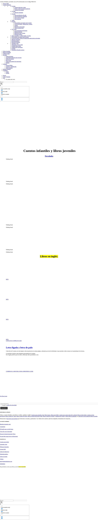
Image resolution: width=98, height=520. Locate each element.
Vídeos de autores (10, 59)
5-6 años (13, 14)
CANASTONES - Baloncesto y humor (23, 24)
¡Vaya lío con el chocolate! (6, 431)
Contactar (52, 498)
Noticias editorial (7, 69)
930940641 (2, 464)
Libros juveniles (6, 51)
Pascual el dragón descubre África (7, 434)
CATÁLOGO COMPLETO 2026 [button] (14, 340)
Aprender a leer (15, 43)
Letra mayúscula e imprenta (20, 16)
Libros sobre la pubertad (70, 416)
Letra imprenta (17, 19)
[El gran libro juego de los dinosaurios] (49, 238)
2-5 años (13, 11)
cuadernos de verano (60, 416)
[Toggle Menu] (0, 1)
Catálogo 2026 (6, 53)
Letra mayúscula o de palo (20, 15)
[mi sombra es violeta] (49, 104)
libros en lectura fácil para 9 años (35, 416)
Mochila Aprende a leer (5, 424)
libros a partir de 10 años (48, 416)
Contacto (5, 64)
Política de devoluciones (77, 498)
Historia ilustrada (18, 32)
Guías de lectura (9, 56)
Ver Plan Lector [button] (3, 396)
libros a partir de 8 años (22, 416)
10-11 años (13, 29)
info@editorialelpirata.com (6, 461)
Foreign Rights (9, 65)
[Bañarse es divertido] (49, 195)
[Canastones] (49, 124)
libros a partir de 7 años (10, 416)
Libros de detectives (4, 451)
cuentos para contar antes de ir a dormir (68, 415)
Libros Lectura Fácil (19, 28)
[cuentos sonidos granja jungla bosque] (49, 130)
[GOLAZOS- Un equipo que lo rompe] (49, 117)
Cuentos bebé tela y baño (20, 7)
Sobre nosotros (9, 68)
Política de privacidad (66, 498)
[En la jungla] (49, 213)
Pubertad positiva (18, 34)
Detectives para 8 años (19, 26)
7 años (12, 20)
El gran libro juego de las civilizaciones (9, 436)
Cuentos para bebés (4, 442)
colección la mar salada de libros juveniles (87, 416)
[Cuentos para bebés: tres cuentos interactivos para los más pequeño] (49, 137)
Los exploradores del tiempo (20, 30)
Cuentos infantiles (7, 5)
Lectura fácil (3, 449)
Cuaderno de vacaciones (17, 47)
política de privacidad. (12, 405)
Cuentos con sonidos (19, 10)
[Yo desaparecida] (49, 111)
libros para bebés (55, 415)
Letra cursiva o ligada (19, 17)
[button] (4, 75)
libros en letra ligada (82, 415)
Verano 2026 (6, 3)
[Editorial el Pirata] (49, 6)
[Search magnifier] (1, 84)
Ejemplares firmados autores (17, 50)
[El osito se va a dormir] (49, 170)
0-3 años (13, 6)
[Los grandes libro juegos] (49, 143)
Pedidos (7, 62)
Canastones (2, 426)
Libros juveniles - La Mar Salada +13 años (21, 35)
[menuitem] (50, 75)
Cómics (16, 25)
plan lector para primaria (12, 418)
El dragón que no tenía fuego (6, 429)
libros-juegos (47, 415)
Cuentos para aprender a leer (37, 415)
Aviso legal (57, 498)
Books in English (7, 52)
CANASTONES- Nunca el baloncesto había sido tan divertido (25, 38)
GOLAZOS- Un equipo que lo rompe (23, 23)
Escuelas (5, 55)
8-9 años (13, 21)
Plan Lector (8, 60)
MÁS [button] (7, 279)
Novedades (49, 156)
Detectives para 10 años (19, 33)
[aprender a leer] (31, 364)
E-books (13, 48)
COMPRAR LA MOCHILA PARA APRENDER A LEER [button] (19, 371)
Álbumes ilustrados (18, 12)
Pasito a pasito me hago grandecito (22, 8)
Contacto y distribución (11, 66)
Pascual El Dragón (15, 42)
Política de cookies (88, 498)
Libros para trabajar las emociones (13, 61)
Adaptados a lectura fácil (17, 44)
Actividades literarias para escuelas (13, 57)
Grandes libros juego (16, 46)
